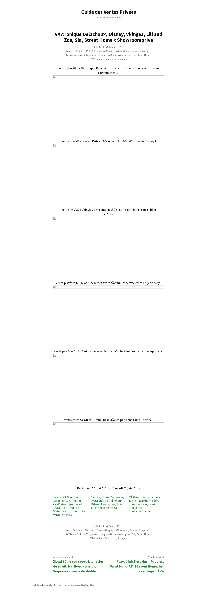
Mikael (100, 47)
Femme (134, 51)
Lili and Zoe (83, 55)
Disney (72, 55)
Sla (133, 55)
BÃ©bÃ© (90, 51)
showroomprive (122, 55)
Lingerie (144, 51)
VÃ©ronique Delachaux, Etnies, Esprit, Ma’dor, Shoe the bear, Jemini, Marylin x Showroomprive (145, 504)
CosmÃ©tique (104, 51)
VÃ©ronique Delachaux (103, 59)
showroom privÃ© (102, 55)
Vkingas (122, 59)
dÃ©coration (121, 51)
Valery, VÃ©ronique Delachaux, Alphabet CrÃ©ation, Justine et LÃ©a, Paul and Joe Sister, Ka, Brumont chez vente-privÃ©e (70, 506)
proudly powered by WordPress (80, 585)
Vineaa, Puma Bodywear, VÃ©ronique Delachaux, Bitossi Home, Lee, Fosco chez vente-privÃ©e (107, 503)
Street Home (144, 55)
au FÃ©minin (76, 51)
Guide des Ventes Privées (108, 12)
